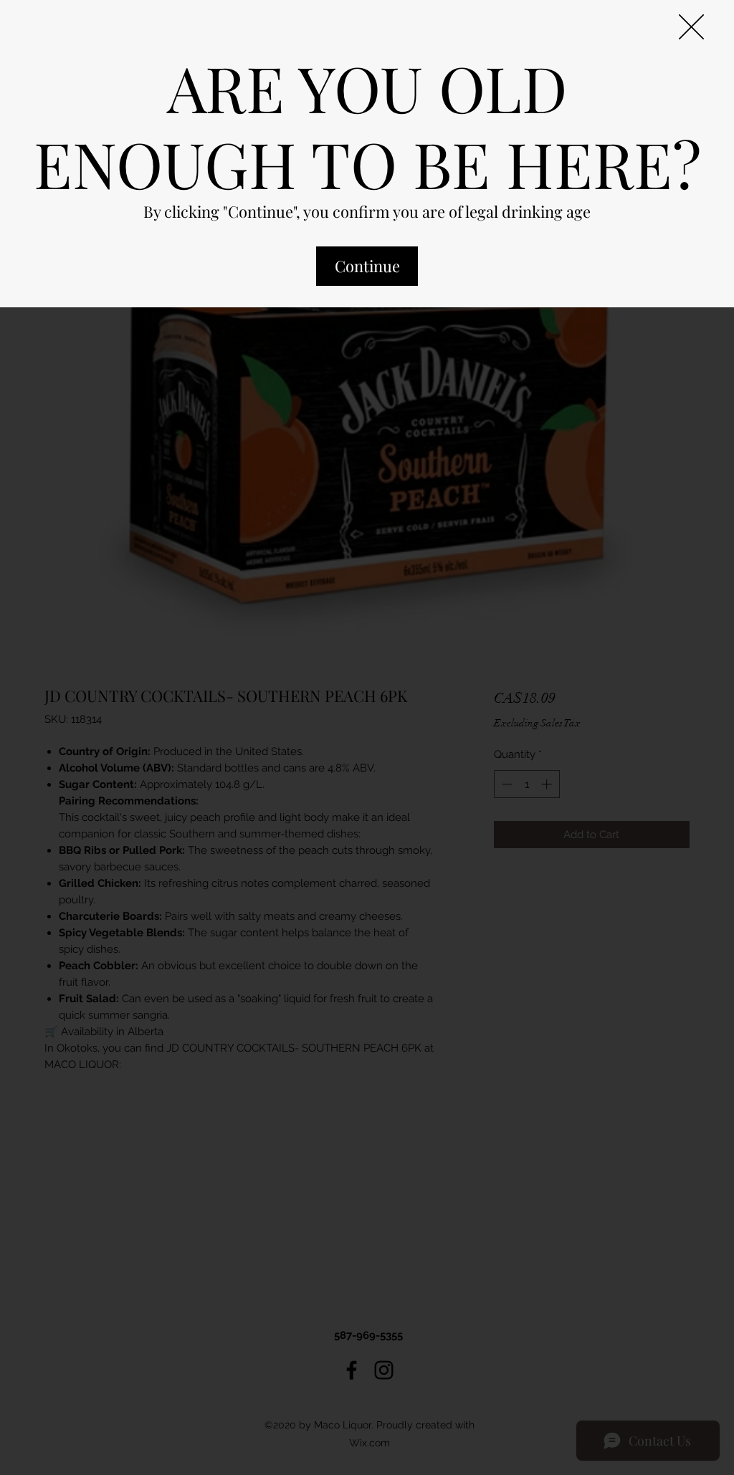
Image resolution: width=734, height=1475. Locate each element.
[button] (691, 26)
